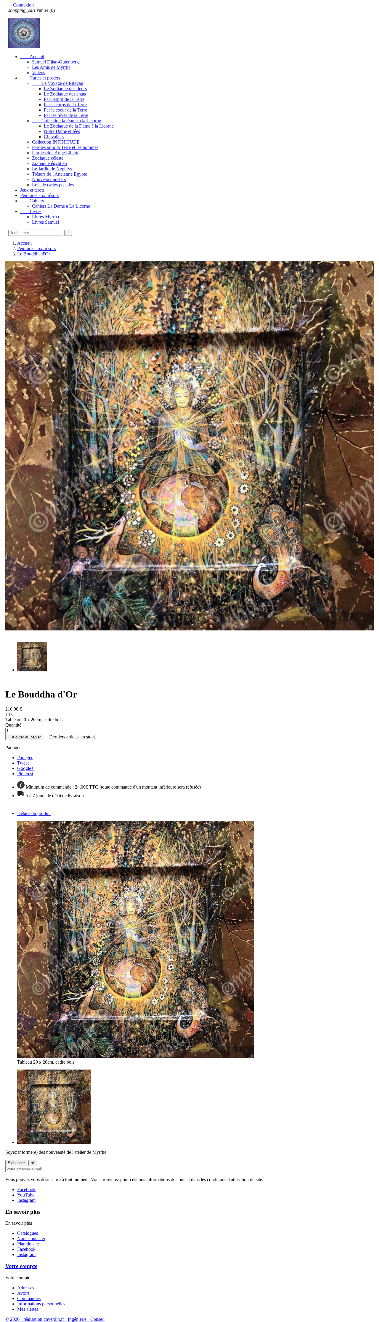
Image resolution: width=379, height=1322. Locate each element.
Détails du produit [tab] (34, 813)
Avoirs (23, 1293)
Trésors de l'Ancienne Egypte (59, 174)
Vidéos (38, 72)
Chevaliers (54, 136)
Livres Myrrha (45, 216)
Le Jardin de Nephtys (52, 168)
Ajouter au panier (24, 737)
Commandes (29, 1298)
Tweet (23, 762)
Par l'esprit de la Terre (64, 99)
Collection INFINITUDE (56, 141)
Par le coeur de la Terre (65, 109)
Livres (30, 211)
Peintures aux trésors (39, 195)
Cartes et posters (40, 77)
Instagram (26, 1200)
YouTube (25, 1194)
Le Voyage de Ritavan (57, 83)
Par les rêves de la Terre (66, 115)
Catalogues (27, 1233)
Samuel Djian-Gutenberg (55, 61)
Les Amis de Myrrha (51, 67)
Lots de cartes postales (53, 184)
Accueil (32, 56)
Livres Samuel (45, 222)
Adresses (25, 1287)
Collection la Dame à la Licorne (66, 120)
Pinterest (25, 773)
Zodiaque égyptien (49, 163)
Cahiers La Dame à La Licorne (61, 206)
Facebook (26, 1189)
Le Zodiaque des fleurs (65, 88)
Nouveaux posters (49, 179)
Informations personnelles (41, 1303)
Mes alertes (27, 1309)
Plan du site (28, 1243)
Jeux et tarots (32, 190)
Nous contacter (31, 1238)
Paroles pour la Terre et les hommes (65, 147)
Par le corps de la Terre (65, 104)
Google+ (25, 768)
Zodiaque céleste (47, 158)
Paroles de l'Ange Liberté (55, 152)
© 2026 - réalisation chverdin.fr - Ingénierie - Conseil (55, 1319)
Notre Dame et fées (62, 131)
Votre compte (21, 1266)
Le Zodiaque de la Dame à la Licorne (79, 125)
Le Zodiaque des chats (65, 93)
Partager (25, 757)
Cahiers (32, 200)
